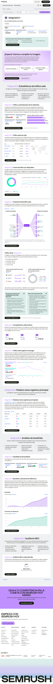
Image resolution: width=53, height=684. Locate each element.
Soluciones (3, 633)
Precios (2, 635)
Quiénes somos (24, 630)
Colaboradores (24, 636)
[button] (38, 5)
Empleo (22, 635)
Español (49, 656)
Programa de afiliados (5, 643)
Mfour (12, 638)
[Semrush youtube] (5, 652)
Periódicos (7, 23)
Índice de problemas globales (25, 641)
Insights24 (13, 636)
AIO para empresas (14, 633)
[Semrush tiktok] (4, 652)
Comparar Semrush (4, 638)
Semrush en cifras (4, 641)
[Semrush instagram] (2, 652)
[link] (7, 5)
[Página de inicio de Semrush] (4, 2)
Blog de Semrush (45, 630)
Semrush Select (24, 638)
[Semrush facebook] (6, 652)
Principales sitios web (15, 641)
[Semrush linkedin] (1, 652)
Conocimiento (34, 630)
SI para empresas (14, 635)
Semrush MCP (14, 630)
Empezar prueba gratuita (8, 623)
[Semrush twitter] (7, 652)
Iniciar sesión (37, 1)
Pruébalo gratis (46, 1)
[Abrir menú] (51, 1)
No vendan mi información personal (25, 643)
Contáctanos (23, 645)
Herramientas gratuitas (15, 643)
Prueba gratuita (4, 636)
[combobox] (31, 12)
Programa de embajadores (44, 634)
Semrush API (34, 633)
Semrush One (3, 630)
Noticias (22, 633)
